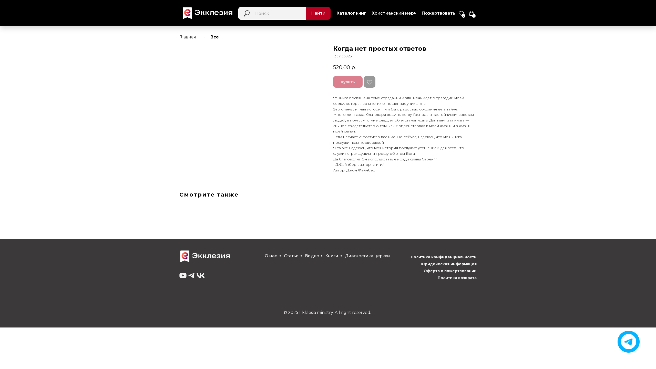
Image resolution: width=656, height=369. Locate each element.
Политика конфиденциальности (444, 257)
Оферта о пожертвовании (450, 271)
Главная (187, 37)
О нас (271, 255)
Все (214, 37)
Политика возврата (457, 277)
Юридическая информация (449, 264)
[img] (628, 341)
